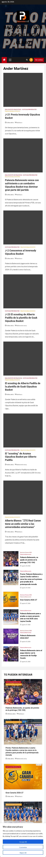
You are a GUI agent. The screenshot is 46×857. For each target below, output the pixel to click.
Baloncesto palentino (13, 109)
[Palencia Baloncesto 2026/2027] (10, 636)
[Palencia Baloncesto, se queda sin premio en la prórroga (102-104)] (10, 558)
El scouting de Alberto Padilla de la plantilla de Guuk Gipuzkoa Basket (22, 386)
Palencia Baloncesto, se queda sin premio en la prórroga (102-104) (22, 709)
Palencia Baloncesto (12, 111)
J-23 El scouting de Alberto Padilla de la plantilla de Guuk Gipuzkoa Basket (21, 317)
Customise (23, 847)
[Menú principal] (10, 60)
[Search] (26, 60)
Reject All (23, 853)
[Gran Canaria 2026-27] (10, 599)
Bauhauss (19, 122)
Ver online (39, 60)
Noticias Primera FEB (29, 109)
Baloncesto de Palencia (13, 175)
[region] (23, 840)
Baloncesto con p (21, 325)
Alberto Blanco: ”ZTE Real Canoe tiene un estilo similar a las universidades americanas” (23, 523)
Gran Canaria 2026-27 (14, 793)
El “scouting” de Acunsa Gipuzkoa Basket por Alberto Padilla (20, 456)
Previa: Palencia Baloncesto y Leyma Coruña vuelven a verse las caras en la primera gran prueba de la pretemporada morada (22, 751)
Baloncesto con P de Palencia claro (23, 35)
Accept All (23, 842)
